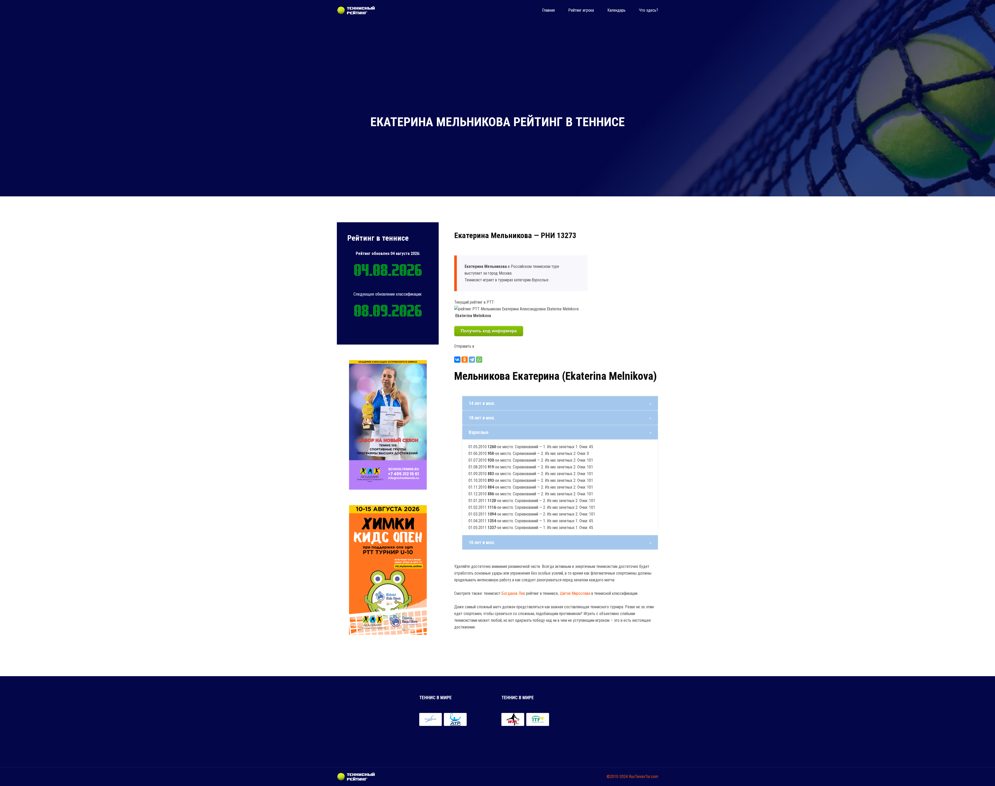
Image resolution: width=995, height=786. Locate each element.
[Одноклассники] (464, 359)
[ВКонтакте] (457, 359)
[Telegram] (472, 359)
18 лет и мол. (482, 417)
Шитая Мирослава (575, 593)
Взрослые (478, 432)
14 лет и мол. (482, 403)
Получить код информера (489, 330)
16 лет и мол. (482, 542)
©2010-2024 (617, 776)
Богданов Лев (513, 593)
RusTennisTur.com (643, 776)
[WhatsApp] (479, 359)
